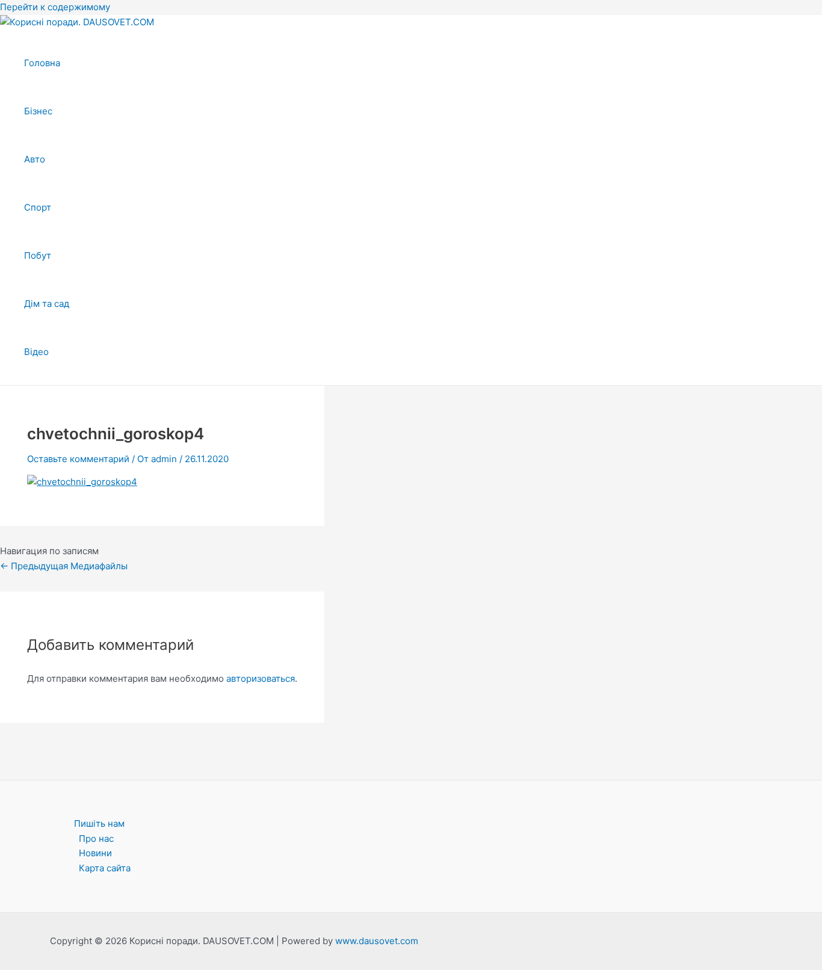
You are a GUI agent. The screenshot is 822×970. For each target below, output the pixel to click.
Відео (36, 351)
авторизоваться (260, 678)
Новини (95, 853)
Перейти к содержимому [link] (55, 7)
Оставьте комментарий (78, 459)
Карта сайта (105, 868)
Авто (34, 159)
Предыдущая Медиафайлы (64, 566)
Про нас (96, 838)
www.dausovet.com (376, 941)
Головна (42, 63)
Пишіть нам (99, 823)
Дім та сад (46, 303)
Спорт (37, 207)
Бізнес (38, 111)
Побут (37, 255)
